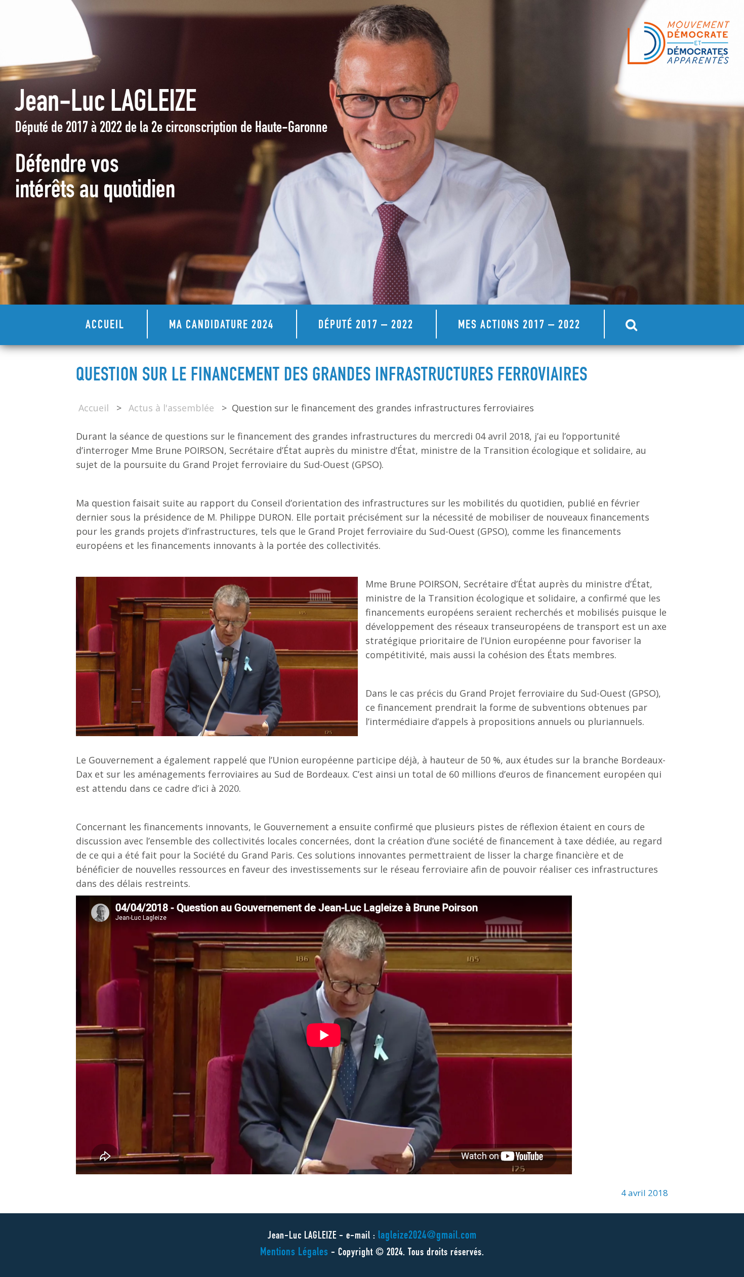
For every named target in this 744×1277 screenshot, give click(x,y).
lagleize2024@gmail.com (427, 1236)
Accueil (105, 326)
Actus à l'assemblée (171, 408)
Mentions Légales (294, 1252)
